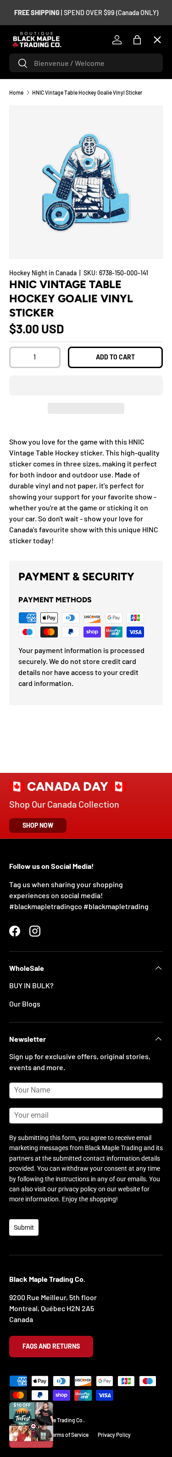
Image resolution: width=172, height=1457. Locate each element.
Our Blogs (24, 1003)
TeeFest (30, 62)
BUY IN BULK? (31, 985)
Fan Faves (32, 95)
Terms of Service (69, 1434)
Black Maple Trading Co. (56, 1420)
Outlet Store (36, 295)
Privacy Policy (114, 1434)
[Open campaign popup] (31, 1425)
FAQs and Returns (51, 1346)
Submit (24, 1227)
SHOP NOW (37, 825)
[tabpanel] (86, 491)
